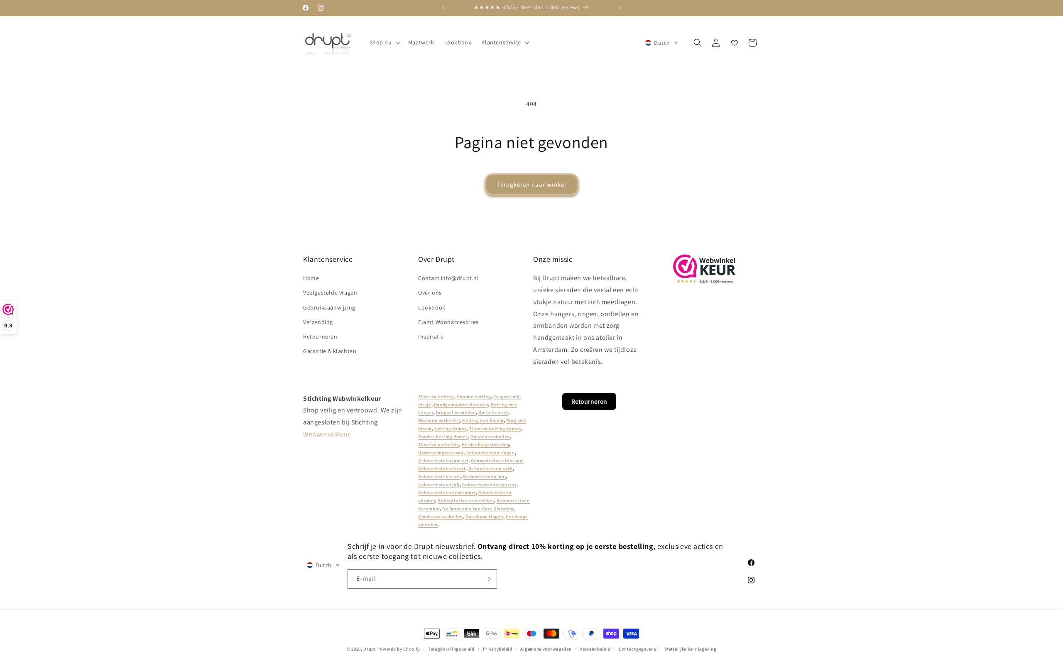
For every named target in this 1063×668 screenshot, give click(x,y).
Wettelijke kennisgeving (690, 648)
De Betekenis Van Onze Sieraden (478, 509)
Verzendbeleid (595, 648)
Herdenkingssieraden (485, 445)
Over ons (430, 293)
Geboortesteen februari (497, 460)
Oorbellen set (493, 413)
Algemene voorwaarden (545, 648)
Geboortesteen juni (484, 477)
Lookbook (432, 307)
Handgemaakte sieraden (461, 404)
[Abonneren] (487, 579)
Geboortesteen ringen (490, 453)
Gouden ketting (474, 397)
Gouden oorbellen (490, 436)
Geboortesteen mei (439, 477)
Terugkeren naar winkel (531, 184)
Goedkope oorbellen (440, 516)
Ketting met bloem (482, 421)
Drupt (369, 649)
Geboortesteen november (466, 501)
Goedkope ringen (484, 516)
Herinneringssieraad (440, 453)
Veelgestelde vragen (330, 293)
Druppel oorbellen (456, 413)
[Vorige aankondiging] (443, 8)
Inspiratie (431, 336)
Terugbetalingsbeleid (451, 648)
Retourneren (320, 336)
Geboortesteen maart (441, 469)
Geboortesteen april (490, 469)
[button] (384, 42)
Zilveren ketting (436, 397)
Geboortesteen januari (443, 460)
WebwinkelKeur (326, 434)
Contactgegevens (637, 648)
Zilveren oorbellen (438, 445)
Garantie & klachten (329, 351)
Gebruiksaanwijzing (329, 307)
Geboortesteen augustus (489, 485)
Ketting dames (450, 429)
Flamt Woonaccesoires (448, 322)
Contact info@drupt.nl (448, 278)
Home (311, 278)
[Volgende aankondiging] (620, 8)
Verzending (318, 322)
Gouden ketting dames (443, 436)
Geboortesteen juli (439, 485)
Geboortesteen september (447, 492)
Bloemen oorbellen (439, 421)
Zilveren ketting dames (495, 429)
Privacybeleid (497, 648)
